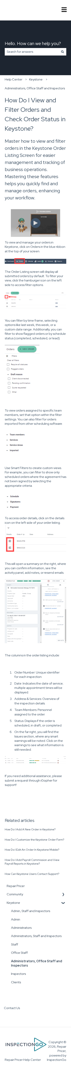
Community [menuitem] (15, 894)
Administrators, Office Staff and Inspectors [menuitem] (36, 963)
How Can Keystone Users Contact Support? (32, 874)
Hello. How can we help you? (33, 43)
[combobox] (32, 52)
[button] (63, 895)
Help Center (13, 79)
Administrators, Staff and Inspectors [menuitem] (36, 936)
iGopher (46, 780)
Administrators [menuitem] (21, 928)
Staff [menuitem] (14, 944)
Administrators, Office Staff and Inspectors (35, 88)
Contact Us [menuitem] (12, 1008)
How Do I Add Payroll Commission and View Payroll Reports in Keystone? (32, 862)
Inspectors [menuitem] (18, 974)
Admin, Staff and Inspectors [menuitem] (30, 911)
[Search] (62, 52)
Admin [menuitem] (15, 919)
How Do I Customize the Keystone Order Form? (34, 839)
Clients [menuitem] (16, 982)
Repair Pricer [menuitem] (16, 886)
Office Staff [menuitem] (19, 953)
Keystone (36, 79)
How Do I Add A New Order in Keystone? (30, 829)
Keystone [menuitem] (13, 903)
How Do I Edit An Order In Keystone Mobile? (32, 849)
